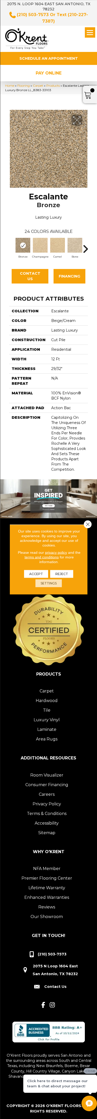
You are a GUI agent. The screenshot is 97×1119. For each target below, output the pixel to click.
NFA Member (47, 868)
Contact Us (30, 276)
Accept (36, 574)
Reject (61, 574)
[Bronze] (23, 245)
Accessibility (47, 823)
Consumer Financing (46, 784)
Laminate (46, 729)
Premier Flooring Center (46, 878)
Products (53, 85)
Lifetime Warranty (46, 887)
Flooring (23, 85)
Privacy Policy (47, 803)
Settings (49, 583)
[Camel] (57, 245)
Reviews (46, 907)
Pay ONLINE (49, 73)
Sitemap (46, 832)
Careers (47, 794)
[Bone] (75, 245)
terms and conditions (42, 557)
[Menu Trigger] (90, 32)
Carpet (38, 85)
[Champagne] (40, 245)
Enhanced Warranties (46, 897)
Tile (46, 710)
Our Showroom (47, 916)
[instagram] (52, 1005)
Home (9, 85)
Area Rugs (46, 739)
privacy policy (56, 552)
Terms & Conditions (46, 813)
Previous (12, 246)
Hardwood (47, 700)
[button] (48, 58)
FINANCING (69, 276)
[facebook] (43, 1005)
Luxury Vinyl (47, 719)
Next (85, 246)
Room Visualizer (46, 775)
